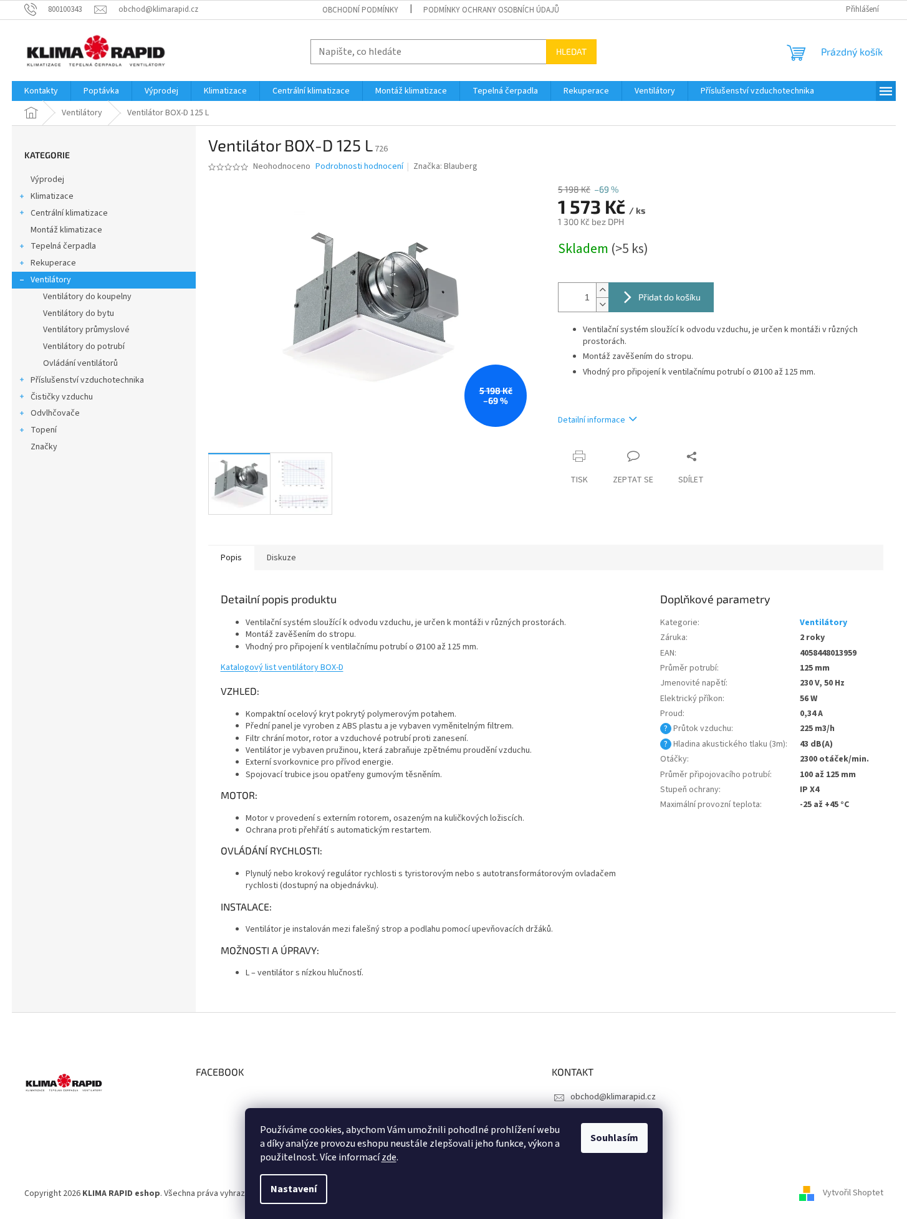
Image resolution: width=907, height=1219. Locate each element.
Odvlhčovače (55, 413)
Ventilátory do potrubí (84, 346)
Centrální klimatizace (69, 213)
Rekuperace (53, 263)
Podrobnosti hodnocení (359, 167)
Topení (44, 430)
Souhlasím (614, 1138)
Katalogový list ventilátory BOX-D (282, 667)
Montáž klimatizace (66, 230)
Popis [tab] (231, 558)
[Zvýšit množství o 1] (602, 290)
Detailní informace (591, 420)
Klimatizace (52, 196)
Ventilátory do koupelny (87, 296)
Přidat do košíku (669, 297)
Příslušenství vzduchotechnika (87, 380)
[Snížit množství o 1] (602, 304)
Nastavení (294, 1189)
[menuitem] (41, 91)
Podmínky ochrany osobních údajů (491, 10)
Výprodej (47, 179)
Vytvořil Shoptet (853, 1193)
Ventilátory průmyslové (86, 329)
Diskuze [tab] (281, 558)
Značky (44, 447)
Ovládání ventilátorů (80, 363)
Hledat (571, 51)
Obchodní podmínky (360, 10)
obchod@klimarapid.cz (613, 1097)
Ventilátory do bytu (78, 313)
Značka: (445, 166)
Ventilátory (51, 280)
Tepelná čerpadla (63, 246)
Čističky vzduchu (62, 397)
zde (389, 1157)
